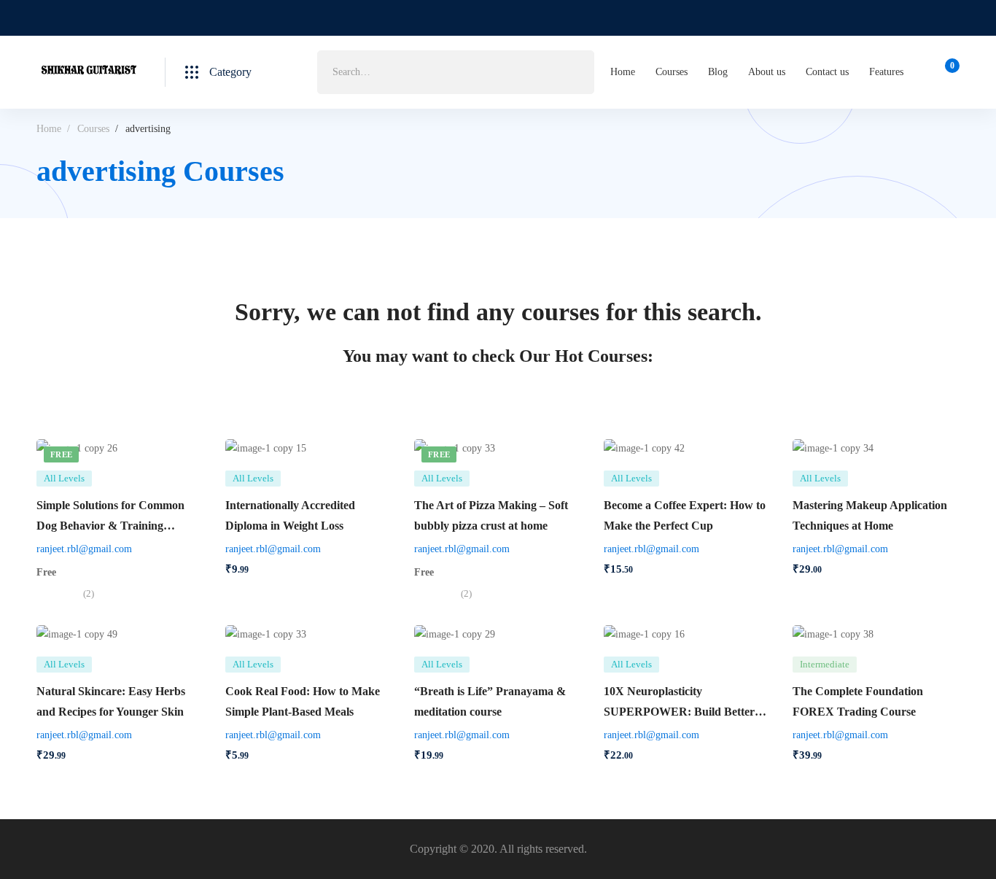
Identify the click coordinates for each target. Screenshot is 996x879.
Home (48, 128)
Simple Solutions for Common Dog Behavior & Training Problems (110, 525)
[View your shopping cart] (947, 72)
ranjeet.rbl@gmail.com (84, 548)
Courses (93, 128)
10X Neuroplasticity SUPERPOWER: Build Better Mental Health (679, 711)
